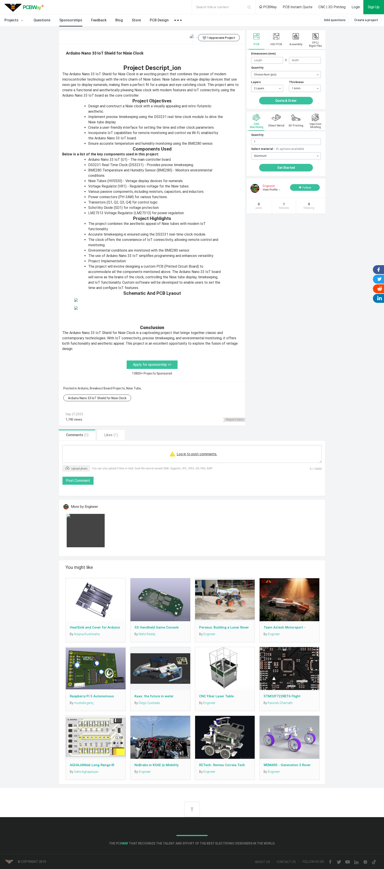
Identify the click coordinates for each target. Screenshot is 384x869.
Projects (11, 20)
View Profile (270, 189)
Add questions (335, 20)
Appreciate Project (221, 37)
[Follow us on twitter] (339, 862)
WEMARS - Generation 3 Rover (287, 765)
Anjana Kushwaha (87, 634)
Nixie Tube (133, 388)
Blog (119, 20)
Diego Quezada (149, 703)
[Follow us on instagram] (365, 862)
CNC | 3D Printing (332, 7)
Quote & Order (286, 100)
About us (262, 862)
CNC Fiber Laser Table (216, 696)
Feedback (98, 20)
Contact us (286, 862)
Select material (277, 149)
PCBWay (269, 7)
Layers (256, 82)
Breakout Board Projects (107, 388)
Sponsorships (70, 20)
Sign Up (374, 7)
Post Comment (78, 480)
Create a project (366, 20)
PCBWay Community (25, 7)
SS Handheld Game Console (156, 627)
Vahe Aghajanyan (86, 771)
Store (136, 20)
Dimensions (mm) (263, 53)
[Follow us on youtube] (347, 862)
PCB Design (159, 20)
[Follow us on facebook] (330, 862)
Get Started (286, 167)
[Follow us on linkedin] (356, 862)
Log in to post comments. (197, 454)
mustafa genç (84, 703)
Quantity (257, 67)
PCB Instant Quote (297, 7)
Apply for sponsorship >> (152, 364)
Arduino (83, 388)
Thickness (296, 82)
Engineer (209, 634)
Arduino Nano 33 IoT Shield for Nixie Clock (97, 398)
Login (356, 7)
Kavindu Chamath (280, 703)
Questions (42, 20)
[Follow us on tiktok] (374, 862)
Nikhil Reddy (147, 634)
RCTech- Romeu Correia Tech (222, 765)
